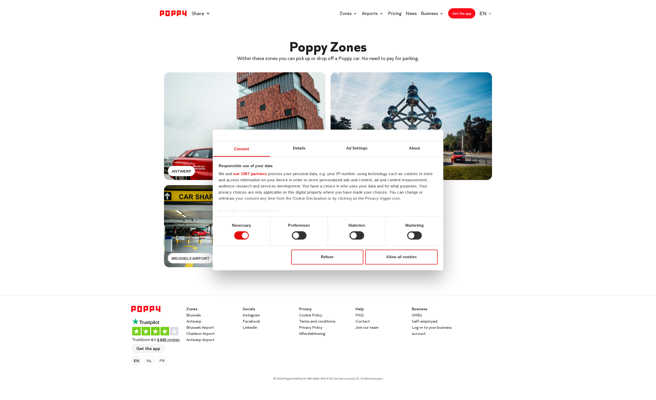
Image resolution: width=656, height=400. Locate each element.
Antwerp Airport (200, 339)
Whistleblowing (312, 333)
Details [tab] (299, 148)
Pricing (395, 13)
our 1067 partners (250, 174)
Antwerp (193, 321)
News (411, 13)
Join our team (366, 327)
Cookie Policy (310, 315)
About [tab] (414, 148)
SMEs (417, 315)
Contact (362, 321)
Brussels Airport (200, 327)
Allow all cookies (401, 257)
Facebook (251, 321)
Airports (370, 13)
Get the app (148, 348)
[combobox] (487, 13)
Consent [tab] (241, 149)
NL (149, 360)
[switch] (299, 236)
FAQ (359, 315)
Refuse (327, 257)
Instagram (251, 315)
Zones (346, 13)
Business (429, 13)
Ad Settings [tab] (356, 148)
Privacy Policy (310, 327)
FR (162, 360)
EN (136, 360)
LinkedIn (250, 327)
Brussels (193, 315)
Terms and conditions (317, 321)
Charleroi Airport (200, 333)
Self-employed (424, 321)
